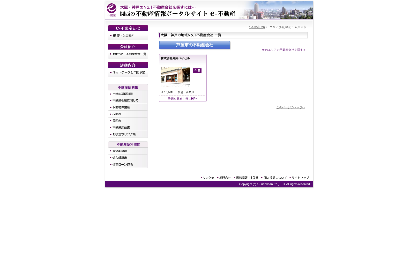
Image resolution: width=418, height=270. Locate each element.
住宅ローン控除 (128, 164)
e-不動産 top (257, 27)
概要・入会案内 (128, 35)
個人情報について (273, 177)
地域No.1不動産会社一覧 (128, 54)
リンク (207, 177)
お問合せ (224, 177)
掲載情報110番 (245, 177)
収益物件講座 (128, 107)
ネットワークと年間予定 (128, 72)
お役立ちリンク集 (128, 134)
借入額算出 (128, 157)
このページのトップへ (290, 107)
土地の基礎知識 (128, 93)
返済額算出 (128, 151)
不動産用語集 (128, 127)
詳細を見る (175, 98)
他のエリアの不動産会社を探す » (283, 49)
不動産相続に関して (128, 100)
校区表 (128, 114)
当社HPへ (191, 98)
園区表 (128, 120)
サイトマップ (299, 177)
